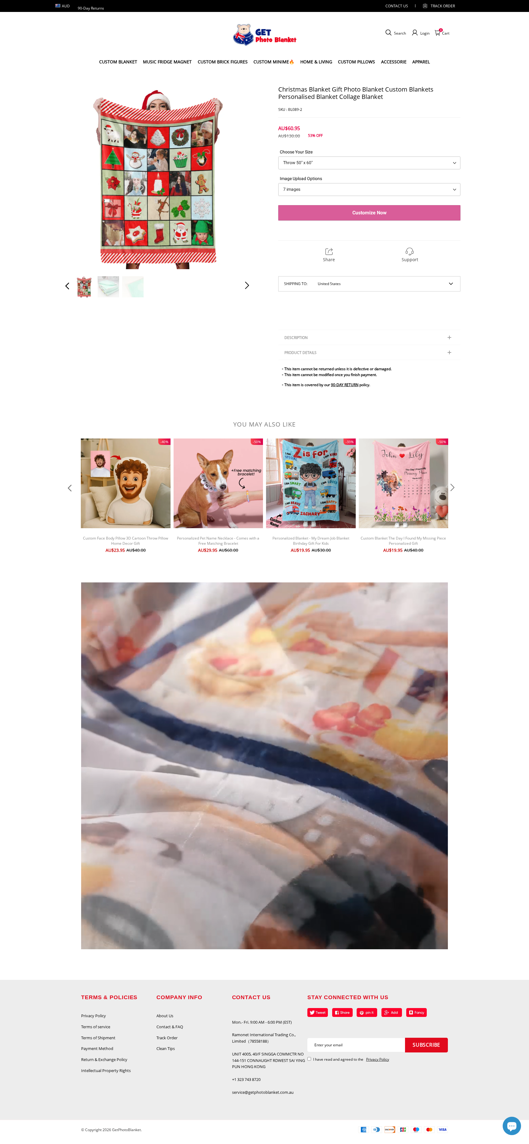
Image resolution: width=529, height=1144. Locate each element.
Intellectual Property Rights (106, 1070)
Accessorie (394, 62)
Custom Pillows (356, 62)
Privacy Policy (93, 1015)
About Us (164, 1015)
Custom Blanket (118, 62)
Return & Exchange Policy (104, 1059)
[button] (79, 177)
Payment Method (97, 1048)
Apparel (421, 62)
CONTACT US (396, 6)
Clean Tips (165, 1048)
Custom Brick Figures (223, 62)
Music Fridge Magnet (167, 62)
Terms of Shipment (98, 1038)
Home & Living (316, 62)
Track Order (443, 6)
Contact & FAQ (169, 1026)
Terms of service (95, 1026)
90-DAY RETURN (344, 384)
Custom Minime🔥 (273, 62)
